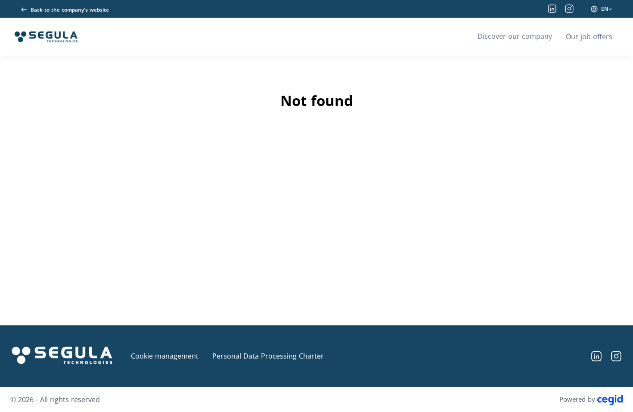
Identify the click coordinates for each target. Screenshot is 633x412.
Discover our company (515, 36)
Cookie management (165, 356)
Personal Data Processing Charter (268, 356)
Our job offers (589, 36)
